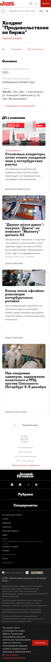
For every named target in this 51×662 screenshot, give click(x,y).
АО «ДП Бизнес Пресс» (12, 515)
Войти (45, 3)
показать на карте (10, 546)
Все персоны (25, 452)
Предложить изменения (20, 106)
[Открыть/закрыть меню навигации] (31, 3)
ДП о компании (36, 49)
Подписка (6, 527)
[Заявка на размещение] (47, 11)
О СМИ (5, 519)
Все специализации (25, 456)
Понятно (40, 642)
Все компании (25, 447)
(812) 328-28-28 (8, 554)
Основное (16, 49)
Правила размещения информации (25, 465)
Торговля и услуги (12, 38)
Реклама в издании (10, 531)
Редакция (6, 523)
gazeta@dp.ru (8, 562)
